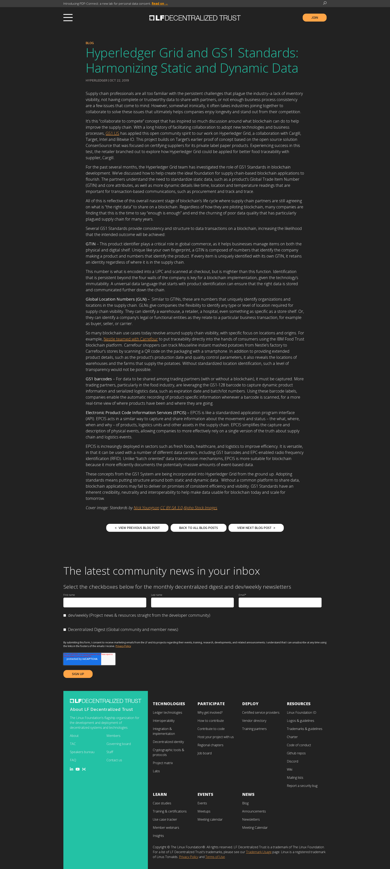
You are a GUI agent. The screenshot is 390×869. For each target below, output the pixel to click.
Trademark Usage (259, 852)
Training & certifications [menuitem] (170, 811)
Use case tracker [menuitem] (165, 819)
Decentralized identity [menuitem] (168, 742)
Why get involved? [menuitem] (209, 712)
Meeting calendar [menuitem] (210, 819)
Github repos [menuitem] (296, 753)
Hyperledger (96, 80)
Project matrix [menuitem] (163, 763)
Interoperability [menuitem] (163, 720)
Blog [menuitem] (245, 803)
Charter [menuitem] (292, 737)
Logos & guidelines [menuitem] (300, 720)
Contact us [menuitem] (114, 760)
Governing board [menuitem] (118, 744)
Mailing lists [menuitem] (295, 777)
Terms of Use (215, 857)
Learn (160, 794)
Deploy (250, 703)
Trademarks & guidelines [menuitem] (304, 729)
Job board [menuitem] (204, 753)
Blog (90, 42)
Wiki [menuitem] (289, 769)
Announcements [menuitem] (254, 811)
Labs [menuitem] (156, 771)
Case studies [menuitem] (162, 803)
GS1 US (112, 133)
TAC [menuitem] (73, 744)
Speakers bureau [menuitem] (82, 752)
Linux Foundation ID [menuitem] (301, 712)
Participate (211, 703)
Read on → (160, 3)
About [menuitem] (74, 735)
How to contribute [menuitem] (210, 720)
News (248, 794)
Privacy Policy (123, 646)
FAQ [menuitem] (73, 760)
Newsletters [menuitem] (251, 819)
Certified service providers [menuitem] (261, 712)
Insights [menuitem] (158, 835)
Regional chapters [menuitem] (210, 745)
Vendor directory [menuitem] (254, 720)
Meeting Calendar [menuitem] (255, 827)
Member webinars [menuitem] (166, 827)
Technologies (169, 703)
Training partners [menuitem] (254, 729)
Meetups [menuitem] (203, 811)
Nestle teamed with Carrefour (131, 339)
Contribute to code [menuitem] (211, 729)
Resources (299, 703)
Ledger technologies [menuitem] (167, 712)
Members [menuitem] (113, 735)
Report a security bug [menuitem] (302, 785)
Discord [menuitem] (292, 761)
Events (205, 794)
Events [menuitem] (202, 803)
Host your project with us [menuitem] (215, 737)
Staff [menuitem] (109, 752)
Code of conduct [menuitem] (299, 745)
